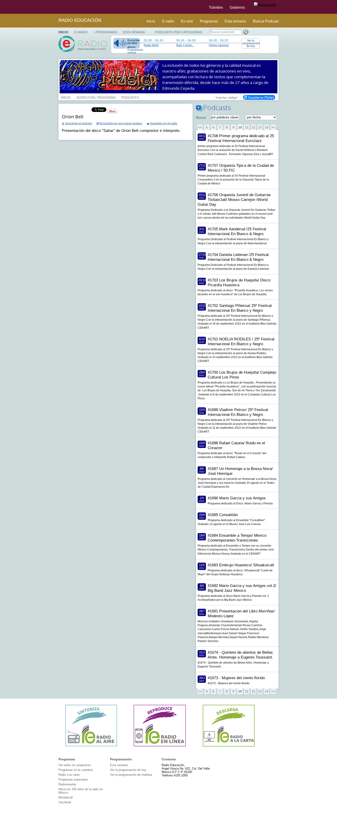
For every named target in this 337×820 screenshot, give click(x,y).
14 (266, 127)
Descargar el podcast (78, 123)
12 (253, 127)
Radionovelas (67, 784)
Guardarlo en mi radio (163, 123)
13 (260, 127)
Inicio (150, 21)
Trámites (216, 7)
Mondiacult (65, 797)
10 (240, 127)
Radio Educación (79, 20)
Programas (209, 21)
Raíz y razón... (185, 45)
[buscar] (265, 5)
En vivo (187, 21)
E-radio (168, 21)
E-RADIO (81, 32)
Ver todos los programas (74, 765)
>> (273, 127)
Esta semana (235, 21)
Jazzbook (64, 802)
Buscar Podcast (266, 21)
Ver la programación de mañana (131, 774)
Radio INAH (151, 45)
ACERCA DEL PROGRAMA (96, 97)
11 (247, 127)
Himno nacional (219, 45)
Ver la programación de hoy (251, 43)
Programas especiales (73, 779)
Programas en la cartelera (75, 770)
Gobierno (237, 7)
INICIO (66, 97)
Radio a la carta (68, 774)
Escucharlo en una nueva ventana (120, 123)
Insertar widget (226, 97)
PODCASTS (130, 97)
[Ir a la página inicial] (55, 7)
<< (200, 127)
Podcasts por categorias (178, 32)
